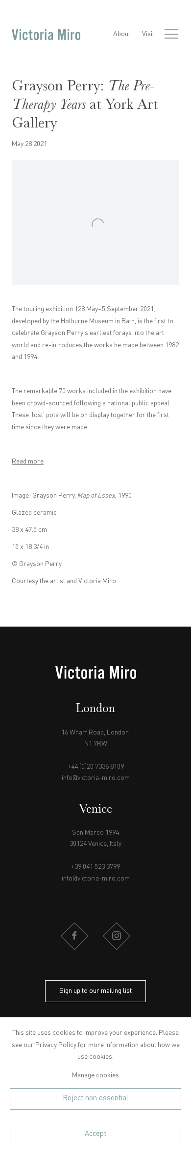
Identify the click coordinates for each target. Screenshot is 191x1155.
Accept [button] (95, 1133)
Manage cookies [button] (95, 1075)
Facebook (74, 936)
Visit (148, 34)
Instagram (116, 936)
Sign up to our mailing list (95, 990)
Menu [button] (171, 34)
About (121, 34)
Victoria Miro (46, 34)
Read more (28, 461)
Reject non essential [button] (95, 1098)
